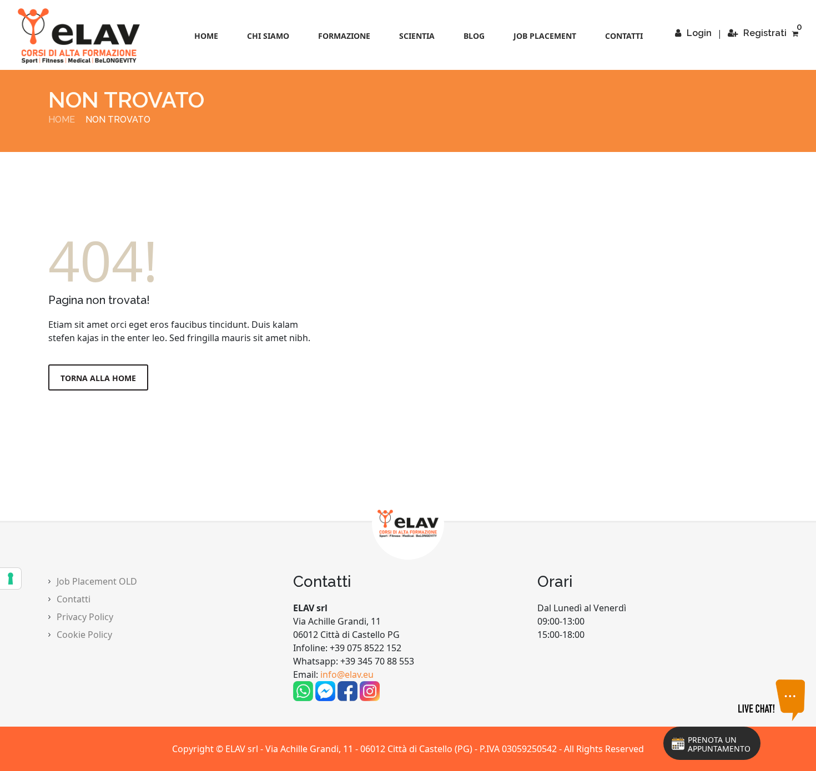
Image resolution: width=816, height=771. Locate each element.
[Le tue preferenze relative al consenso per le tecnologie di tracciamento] (10, 578)
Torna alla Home (98, 378)
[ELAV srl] (79, 36)
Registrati (765, 33)
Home (206, 36)
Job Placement (544, 36)
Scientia (417, 36)
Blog (474, 36)
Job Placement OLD (97, 581)
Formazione (344, 36)
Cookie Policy (84, 634)
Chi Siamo (268, 36)
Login (699, 33)
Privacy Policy (85, 617)
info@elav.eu (347, 674)
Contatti (624, 36)
